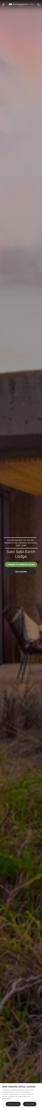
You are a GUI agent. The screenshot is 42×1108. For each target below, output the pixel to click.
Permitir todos (13, 1104)
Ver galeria (21, 571)
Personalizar (29, 1104)
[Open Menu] (3, 4)
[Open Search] (38, 4)
